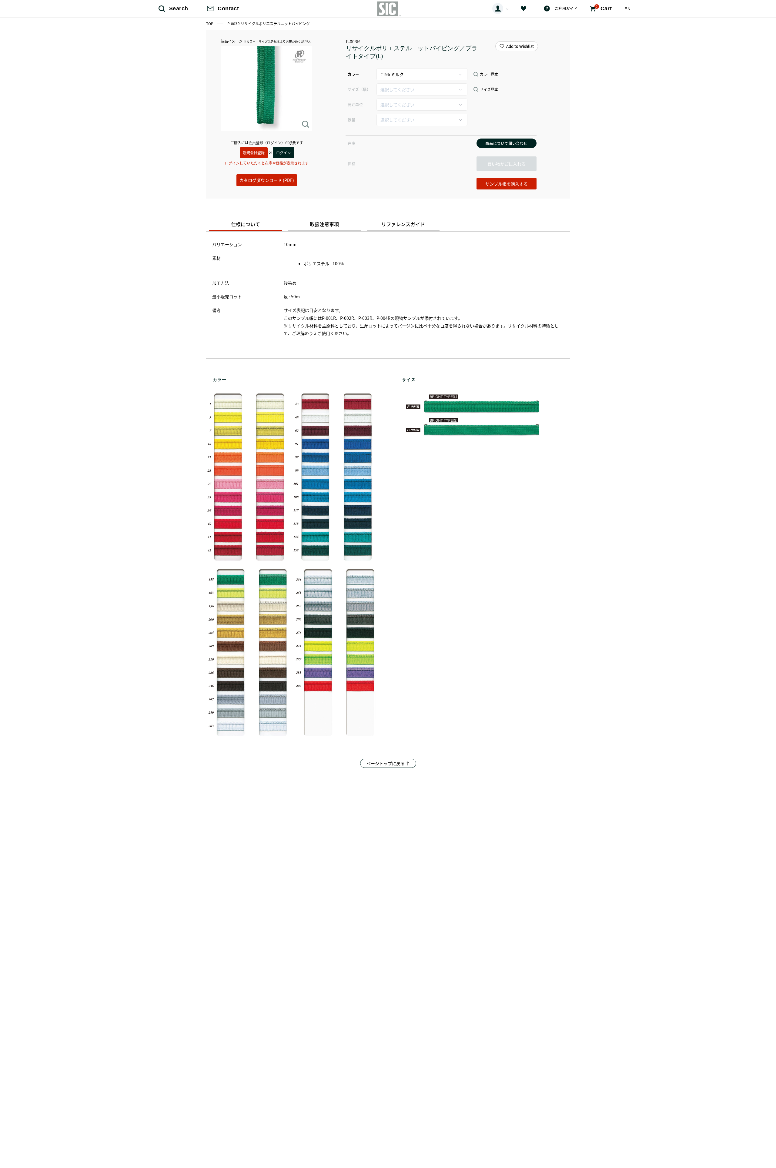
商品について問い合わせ (506, 143)
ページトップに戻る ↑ (388, 763)
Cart (604, 8)
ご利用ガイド (566, 8)
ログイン (283, 152)
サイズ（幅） (359, 89)
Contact (228, 8)
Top (210, 23)
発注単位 (355, 104)
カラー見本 (489, 74)
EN (627, 8)
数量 (351, 119)
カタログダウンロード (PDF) (266, 180)
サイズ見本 (489, 89)
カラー (353, 74)
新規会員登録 (254, 152)
